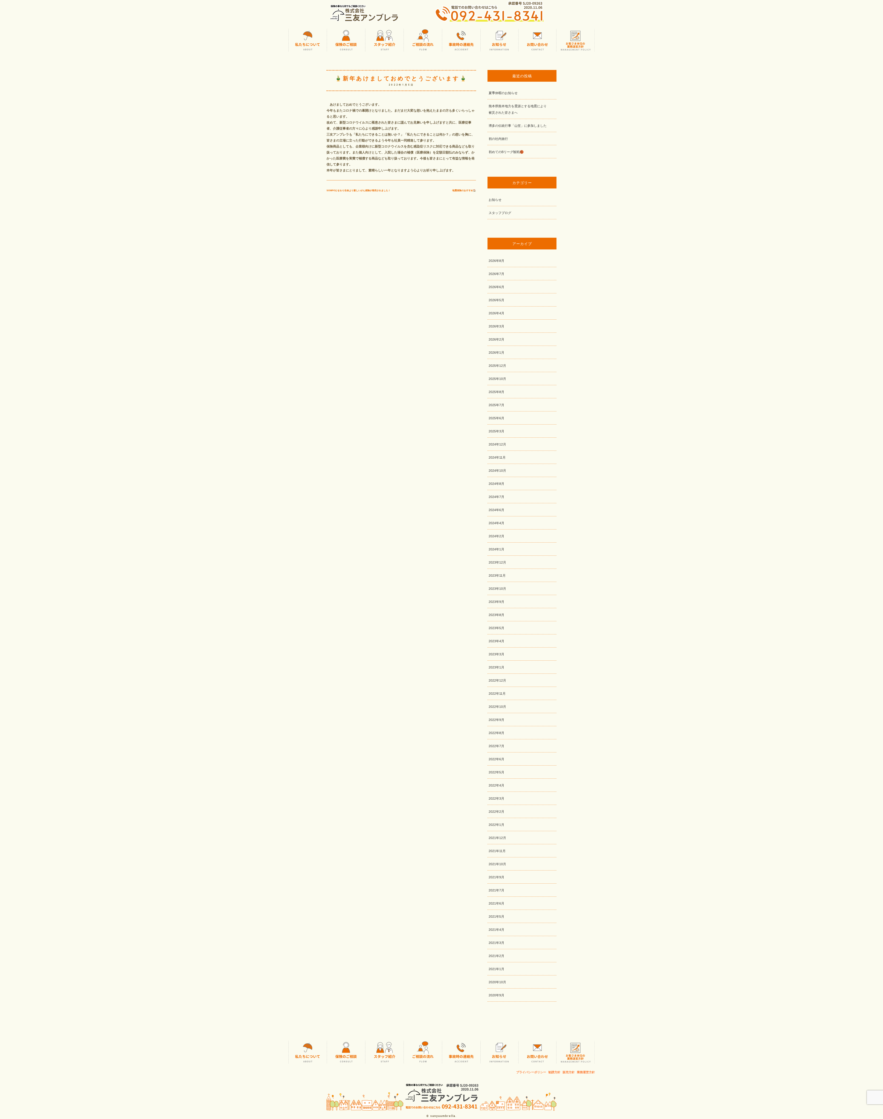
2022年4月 (496, 785)
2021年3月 (496, 943)
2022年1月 (496, 825)
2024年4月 (496, 523)
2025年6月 (496, 418)
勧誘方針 (554, 1072)
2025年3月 (496, 431)
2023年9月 (496, 602)
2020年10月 (497, 982)
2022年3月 (496, 798)
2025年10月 (497, 379)
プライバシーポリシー (531, 1072)
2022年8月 (496, 733)
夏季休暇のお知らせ (503, 93)
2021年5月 (496, 916)
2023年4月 (496, 641)
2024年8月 (496, 484)
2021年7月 (496, 890)
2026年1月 (496, 352)
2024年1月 (496, 549)
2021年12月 (497, 838)
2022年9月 (496, 720)
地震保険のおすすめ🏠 (464, 190)
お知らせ (495, 200)
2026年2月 (496, 339)
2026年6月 (496, 287)
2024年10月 (497, 470)
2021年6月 (496, 903)
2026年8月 (496, 261)
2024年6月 (496, 510)
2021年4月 (496, 929)
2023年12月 (497, 562)
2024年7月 (496, 497)
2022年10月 (497, 706)
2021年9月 (496, 877)
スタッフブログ (500, 213)
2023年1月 (496, 667)
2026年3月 (496, 326)
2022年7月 (496, 746)
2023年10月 (497, 588)
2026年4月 (496, 313)
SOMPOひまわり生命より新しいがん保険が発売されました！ (358, 190)
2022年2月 (496, 811)
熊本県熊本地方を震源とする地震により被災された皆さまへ (518, 109)
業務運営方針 (586, 1072)
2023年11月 (497, 575)
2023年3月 (496, 654)
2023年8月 (496, 615)
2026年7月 (496, 274)
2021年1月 (496, 969)
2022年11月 (497, 693)
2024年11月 (497, 457)
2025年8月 (496, 392)
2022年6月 (496, 759)
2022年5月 (496, 772)
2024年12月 (497, 444)
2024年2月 (496, 536)
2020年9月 (496, 995)
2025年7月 (496, 405)
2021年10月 (497, 864)
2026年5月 (496, 300)
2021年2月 (496, 956)
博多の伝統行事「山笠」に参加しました (518, 125)
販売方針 (569, 1072)
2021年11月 (497, 851)
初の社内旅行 (498, 139)
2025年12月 (497, 365)
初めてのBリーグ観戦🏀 (506, 152)
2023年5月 (496, 628)
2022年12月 (497, 680)
